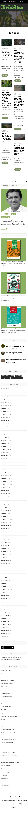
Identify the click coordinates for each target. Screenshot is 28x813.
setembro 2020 (5, 595)
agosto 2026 (4, 388)
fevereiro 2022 (5, 545)
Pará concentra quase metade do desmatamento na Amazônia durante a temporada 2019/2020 (19, 56)
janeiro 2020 (4, 618)
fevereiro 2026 (5, 405)
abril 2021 (3, 574)
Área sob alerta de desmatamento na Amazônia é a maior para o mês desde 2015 (6, 138)
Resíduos (12, 378)
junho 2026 (4, 394)
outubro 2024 (4, 452)
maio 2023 (3, 501)
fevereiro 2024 (5, 475)
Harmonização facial (5, 722)
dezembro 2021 (5, 551)
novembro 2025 (5, 414)
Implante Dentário (4, 778)
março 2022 (4, 542)
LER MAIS (5, 75)
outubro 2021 (4, 557)
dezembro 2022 (5, 516)
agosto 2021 (4, 563)
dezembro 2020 (5, 586)
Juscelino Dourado (9, 713)
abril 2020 (3, 609)
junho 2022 (4, 534)
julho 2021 (3, 566)
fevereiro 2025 (5, 440)
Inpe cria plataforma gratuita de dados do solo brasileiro (6, 54)
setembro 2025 (5, 420)
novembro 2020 (5, 589)
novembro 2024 (5, 449)
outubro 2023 (4, 487)
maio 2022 (3, 537)
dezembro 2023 (5, 481)
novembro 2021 (5, 554)
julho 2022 (3, 531)
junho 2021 (4, 569)
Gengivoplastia (4, 775)
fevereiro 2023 (5, 510)
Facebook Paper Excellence (6, 709)
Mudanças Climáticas (5, 378)
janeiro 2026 (4, 408)
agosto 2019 (4, 633)
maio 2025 (3, 431)
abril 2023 (3, 504)
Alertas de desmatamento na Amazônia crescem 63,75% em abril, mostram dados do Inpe (6, 98)
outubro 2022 (4, 522)
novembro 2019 (5, 624)
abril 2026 (3, 399)
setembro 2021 (5, 560)
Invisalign (3, 719)
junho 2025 (4, 429)
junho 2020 (4, 604)
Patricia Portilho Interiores (6, 673)
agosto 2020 (4, 598)
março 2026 (4, 402)
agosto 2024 (4, 458)
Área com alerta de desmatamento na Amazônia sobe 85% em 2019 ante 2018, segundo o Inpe (19, 102)
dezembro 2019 (5, 621)
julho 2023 (3, 496)
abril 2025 (3, 434)
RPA (9, 765)
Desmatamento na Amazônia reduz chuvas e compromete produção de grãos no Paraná (16, 361)
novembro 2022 (5, 519)
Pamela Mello (7, 749)
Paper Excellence (9, 683)
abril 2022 (3, 539)
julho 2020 (3, 601)
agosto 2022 (4, 528)
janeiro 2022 (4, 548)
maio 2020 (3, 606)
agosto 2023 (4, 493)
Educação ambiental (5, 375)
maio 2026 (3, 396)
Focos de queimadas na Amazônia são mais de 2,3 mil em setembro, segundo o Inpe (19, 150)
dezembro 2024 (5, 446)
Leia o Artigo (6, 45)
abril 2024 (3, 469)
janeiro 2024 (4, 478)
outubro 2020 (4, 592)
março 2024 (4, 472)
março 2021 (4, 577)
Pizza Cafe (3, 690)
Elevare (2, 703)
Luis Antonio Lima (7, 670)
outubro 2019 (4, 627)
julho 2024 (3, 461)
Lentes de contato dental (6, 706)
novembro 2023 (5, 484)
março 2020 (4, 612)
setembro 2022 (5, 525)
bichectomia (10, 742)
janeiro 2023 (4, 513)
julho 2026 (3, 391)
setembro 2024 (5, 455)
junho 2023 (4, 499)
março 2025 (4, 437)
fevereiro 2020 (5, 615)
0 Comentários (15, 348)
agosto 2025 (4, 423)
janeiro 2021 (4, 583)
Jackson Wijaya (6, 772)
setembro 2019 (5, 630)
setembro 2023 (5, 490)
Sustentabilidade (19, 378)
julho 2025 (3, 426)
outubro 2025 (4, 417)
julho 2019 (3, 636)
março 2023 (4, 507)
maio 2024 (3, 467)
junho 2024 (4, 464)
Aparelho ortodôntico (5, 785)
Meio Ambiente (4, 48)
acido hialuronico (11, 745)
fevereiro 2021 (4, 580)
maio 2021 (3, 572)
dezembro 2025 (5, 411)
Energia (12, 375)
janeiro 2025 (4, 443)
